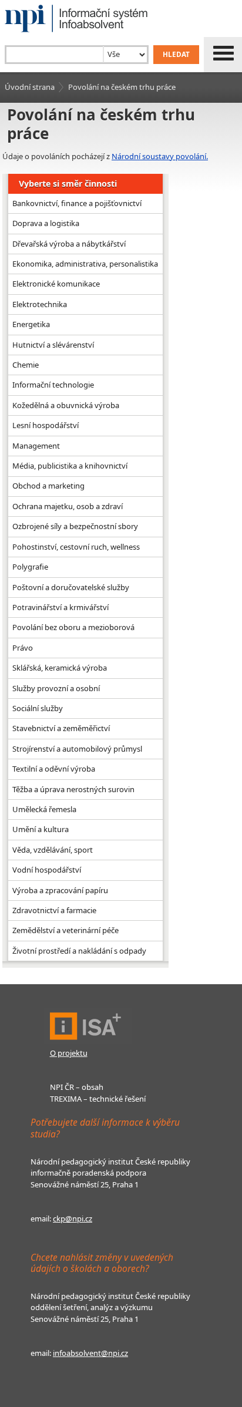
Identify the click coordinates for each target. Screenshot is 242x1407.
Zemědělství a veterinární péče (65, 930)
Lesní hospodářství (45, 425)
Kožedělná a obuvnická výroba (65, 405)
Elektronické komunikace (56, 283)
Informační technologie (53, 384)
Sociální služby (37, 708)
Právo (22, 647)
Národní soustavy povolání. (160, 156)
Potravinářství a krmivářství (60, 607)
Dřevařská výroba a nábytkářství (69, 243)
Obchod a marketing (48, 485)
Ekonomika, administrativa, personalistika (85, 263)
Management (36, 445)
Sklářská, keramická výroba (59, 667)
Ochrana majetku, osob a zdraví (67, 506)
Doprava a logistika (45, 223)
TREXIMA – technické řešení (98, 1098)
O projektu (69, 1053)
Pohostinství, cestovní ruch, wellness (76, 546)
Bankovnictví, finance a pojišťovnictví (77, 203)
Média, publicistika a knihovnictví (69, 465)
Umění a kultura (40, 829)
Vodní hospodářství (46, 869)
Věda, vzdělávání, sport (52, 849)
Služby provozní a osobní (56, 688)
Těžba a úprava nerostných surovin (73, 789)
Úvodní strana (30, 87)
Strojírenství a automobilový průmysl (77, 748)
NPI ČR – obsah (76, 1087)
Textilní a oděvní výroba (53, 768)
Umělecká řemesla (44, 809)
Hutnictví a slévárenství (53, 344)
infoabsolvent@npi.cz (90, 1353)
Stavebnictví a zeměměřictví (61, 728)
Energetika (31, 324)
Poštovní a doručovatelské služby (70, 587)
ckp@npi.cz (72, 1218)
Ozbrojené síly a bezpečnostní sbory (75, 526)
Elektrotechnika (39, 304)
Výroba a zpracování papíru (60, 890)
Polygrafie (30, 566)
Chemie (25, 364)
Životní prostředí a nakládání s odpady (79, 950)
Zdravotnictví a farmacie (54, 910)
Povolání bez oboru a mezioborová (73, 627)
